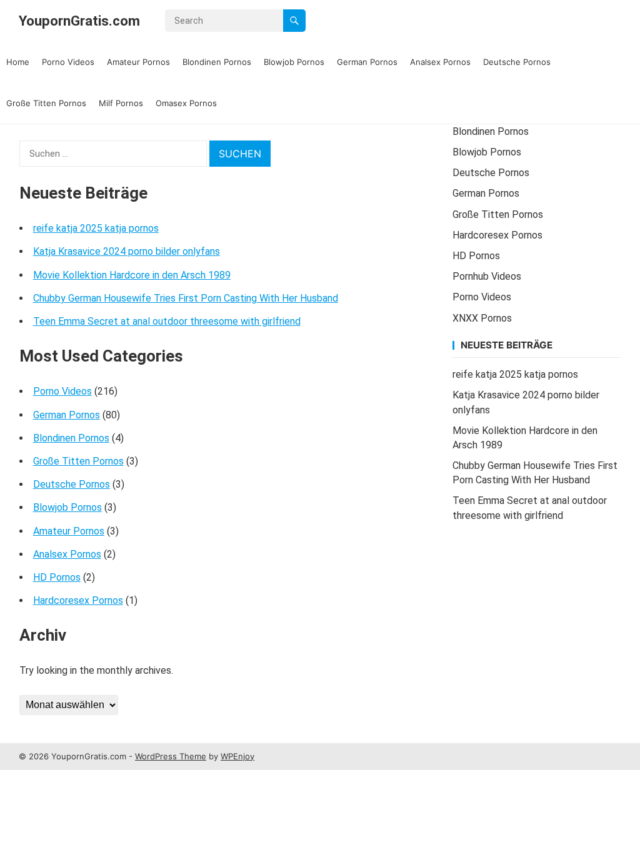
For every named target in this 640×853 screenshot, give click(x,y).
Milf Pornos (121, 103)
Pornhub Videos (486, 276)
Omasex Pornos (186, 103)
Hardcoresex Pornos (78, 600)
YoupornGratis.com (79, 20)
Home (17, 62)
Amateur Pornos (138, 62)
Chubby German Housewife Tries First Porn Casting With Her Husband (185, 298)
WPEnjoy (237, 756)
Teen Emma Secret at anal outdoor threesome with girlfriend (167, 321)
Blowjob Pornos (294, 62)
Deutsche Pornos (517, 62)
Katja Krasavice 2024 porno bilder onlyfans (126, 251)
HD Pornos (57, 577)
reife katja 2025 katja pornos (96, 228)
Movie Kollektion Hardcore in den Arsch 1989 (132, 275)
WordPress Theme (170, 756)
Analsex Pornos (440, 62)
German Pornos (367, 62)
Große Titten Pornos (46, 103)
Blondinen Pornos (216, 62)
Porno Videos (68, 62)
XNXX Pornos (482, 318)
